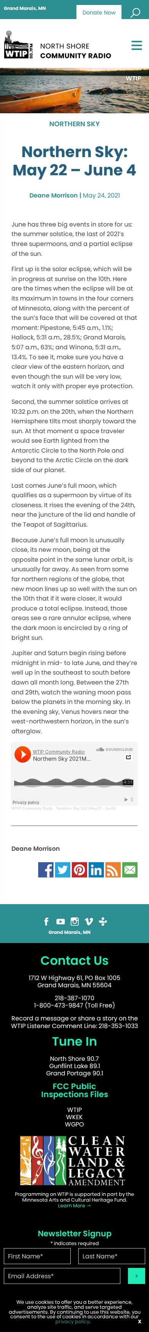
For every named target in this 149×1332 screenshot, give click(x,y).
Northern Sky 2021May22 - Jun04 (86, 808)
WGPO (74, 1124)
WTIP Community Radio (32, 808)
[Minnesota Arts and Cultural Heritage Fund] (74, 1160)
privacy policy (72, 1321)
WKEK (74, 1117)
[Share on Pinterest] (79, 869)
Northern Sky (74, 124)
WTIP (74, 1109)
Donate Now (99, 12)
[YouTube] (60, 920)
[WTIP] (60, 43)
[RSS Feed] (113, 869)
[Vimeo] (89, 920)
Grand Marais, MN (25, 8)
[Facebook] (46, 920)
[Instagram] (74, 920)
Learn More (72, 1205)
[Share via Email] (130, 869)
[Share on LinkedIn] (96, 869)
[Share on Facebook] (45, 869)
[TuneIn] (103, 920)
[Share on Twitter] (62, 869)
